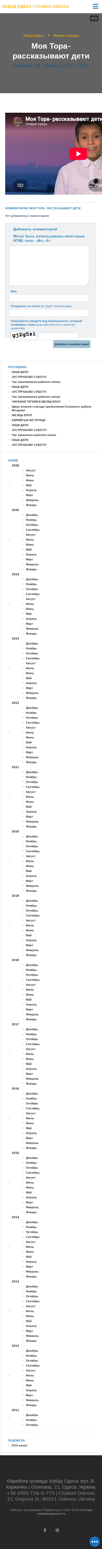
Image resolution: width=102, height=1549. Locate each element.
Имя (13, 291)
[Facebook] (45, 1530)
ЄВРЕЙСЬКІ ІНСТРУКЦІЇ (28, 420)
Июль (30, 475)
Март (29, 495)
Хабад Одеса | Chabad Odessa (35, 6)
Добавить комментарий (35, 229)
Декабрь (32, 515)
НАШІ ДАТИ (20, 372)
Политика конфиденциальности (64, 1511)
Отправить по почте (41, 306)
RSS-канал (19, 1445)
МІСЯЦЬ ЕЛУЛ (22, 415)
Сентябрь (33, 530)
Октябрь (32, 525)
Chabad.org (51, 1510)
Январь (31, 505)
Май (29, 485)
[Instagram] (57, 1530)
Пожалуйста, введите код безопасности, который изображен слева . (46, 324)
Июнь (30, 480)
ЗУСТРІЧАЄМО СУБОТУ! (29, 377)
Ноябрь (31, 520)
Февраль (32, 500)
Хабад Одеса (33, 35)
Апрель (31, 490)
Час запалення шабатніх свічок (34, 435)
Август (31, 470)
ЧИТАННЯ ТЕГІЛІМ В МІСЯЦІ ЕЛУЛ (36, 401)
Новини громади (66, 35)
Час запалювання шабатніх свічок (36, 382)
